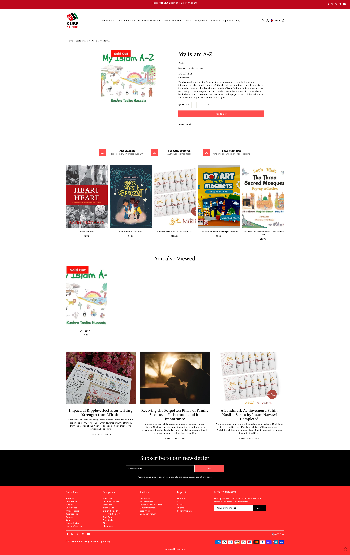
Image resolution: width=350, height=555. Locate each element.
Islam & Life (108, 507)
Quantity (183, 104)
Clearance (108, 526)
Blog (68, 520)
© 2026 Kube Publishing (77, 541)
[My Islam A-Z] (86, 296)
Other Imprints (184, 511)
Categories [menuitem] (199, 20)
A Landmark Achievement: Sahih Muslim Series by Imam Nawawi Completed (249, 414)
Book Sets (107, 517)
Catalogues (71, 507)
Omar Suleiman (148, 507)
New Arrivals (109, 498)
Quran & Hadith (110, 511)
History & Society (111, 514)
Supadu (181, 549)
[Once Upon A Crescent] (131, 196)
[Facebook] (328, 4)
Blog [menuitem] (238, 20)
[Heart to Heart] (87, 196)
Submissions (72, 514)
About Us (70, 498)
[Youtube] (344, 4)
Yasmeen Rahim (148, 514)
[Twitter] (336, 4)
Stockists (70, 504)
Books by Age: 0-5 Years (86, 41)
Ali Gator (181, 498)
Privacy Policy (72, 523)
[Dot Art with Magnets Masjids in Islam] (219, 196)
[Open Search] (263, 20)
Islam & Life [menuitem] (106, 20)
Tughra (180, 507)
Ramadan (107, 504)
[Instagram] (332, 4)
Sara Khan (145, 511)
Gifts (105, 523)
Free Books (108, 520)
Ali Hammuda (146, 501)
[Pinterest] (340, 4)
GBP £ (277, 20)
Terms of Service (74, 526)
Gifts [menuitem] (186, 20)
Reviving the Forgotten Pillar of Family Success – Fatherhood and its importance (175, 414)
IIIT (178, 501)
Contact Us (71, 501)
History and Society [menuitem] (148, 20)
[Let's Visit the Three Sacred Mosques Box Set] (263, 196)
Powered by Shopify (100, 541)
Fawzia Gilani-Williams (151, 504)
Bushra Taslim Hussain (192, 68)
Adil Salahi (145, 498)
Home (70, 41)
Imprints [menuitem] (227, 20)
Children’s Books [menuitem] (171, 20)
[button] (221, 125)
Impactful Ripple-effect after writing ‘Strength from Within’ (100, 412)
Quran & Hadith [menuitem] (125, 20)
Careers (69, 517)
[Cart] (283, 20)
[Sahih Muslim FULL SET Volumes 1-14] (175, 196)
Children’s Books (111, 501)
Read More (105, 429)
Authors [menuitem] (214, 20)
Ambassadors (72, 511)
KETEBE (180, 504)
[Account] (267, 20)
